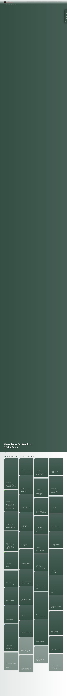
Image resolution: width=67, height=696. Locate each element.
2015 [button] (28, 456)
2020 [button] (16, 456)
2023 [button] (14, 456)
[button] (62, 2)
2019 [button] (19, 456)
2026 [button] (7, 456)
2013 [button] (33, 456)
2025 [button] (9, 456)
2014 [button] (31, 456)
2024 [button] (12, 456)
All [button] (5, 456)
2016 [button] (26, 456)
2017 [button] (24, 456)
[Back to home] (8, 2)
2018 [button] (21, 456)
